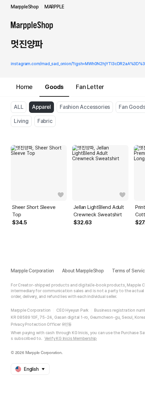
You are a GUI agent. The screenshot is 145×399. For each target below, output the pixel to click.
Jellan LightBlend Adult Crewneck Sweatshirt (99, 211)
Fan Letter (90, 86)
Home (24, 86)
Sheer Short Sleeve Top (33, 211)
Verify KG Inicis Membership (71, 338)
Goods (54, 86)
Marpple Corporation (32, 270)
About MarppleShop (83, 270)
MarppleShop (25, 6)
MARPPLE (54, 6)
